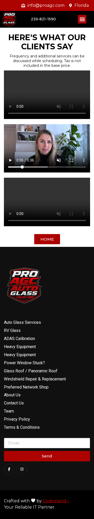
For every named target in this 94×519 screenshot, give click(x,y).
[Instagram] (22, 469)
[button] (82, 19)
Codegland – (55, 500)
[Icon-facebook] (9, 469)
